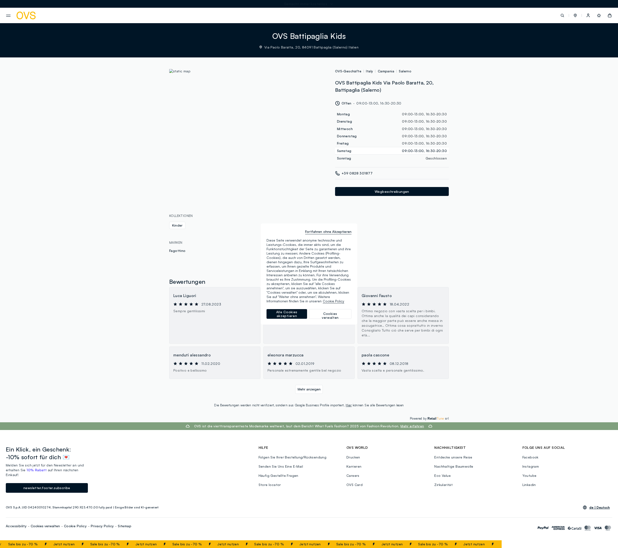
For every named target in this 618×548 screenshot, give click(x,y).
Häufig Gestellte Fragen (278, 475)
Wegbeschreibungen (392, 191)
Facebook (530, 457)
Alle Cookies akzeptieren (286, 314)
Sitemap (124, 526)
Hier (349, 405)
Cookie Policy (75, 526)
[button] (575, 15)
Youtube (529, 475)
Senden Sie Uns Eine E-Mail (281, 466)
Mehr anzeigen (309, 389)
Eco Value (442, 475)
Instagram (530, 466)
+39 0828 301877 (357, 173)
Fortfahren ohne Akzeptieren (328, 231)
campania (386, 71)
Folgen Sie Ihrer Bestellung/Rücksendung (293, 457)
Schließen (486, 544)
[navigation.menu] (8, 15)
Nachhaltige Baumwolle (453, 466)
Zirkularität (443, 485)
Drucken (353, 457)
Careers (352, 475)
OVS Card (354, 485)
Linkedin (529, 485)
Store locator (270, 485)
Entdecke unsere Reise (453, 457)
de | (599, 507)
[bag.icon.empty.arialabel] (609, 15)
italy (369, 71)
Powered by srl (429, 418)
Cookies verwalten (45, 526)
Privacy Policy (102, 526)
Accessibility (16, 526)
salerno (405, 71)
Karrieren (354, 466)
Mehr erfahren (412, 426)
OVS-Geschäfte (348, 71)
